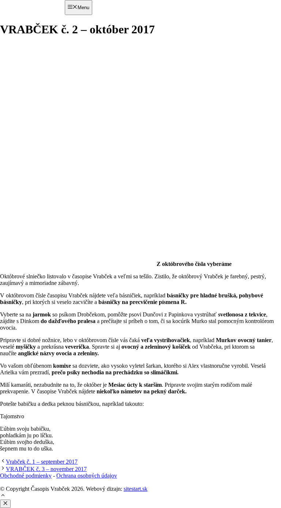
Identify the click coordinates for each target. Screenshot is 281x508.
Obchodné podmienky (26, 475)
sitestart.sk (135, 489)
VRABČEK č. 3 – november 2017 (46, 469)
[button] (3, 496)
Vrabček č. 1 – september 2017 (42, 462)
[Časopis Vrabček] (32, 20)
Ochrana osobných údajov (86, 475)
